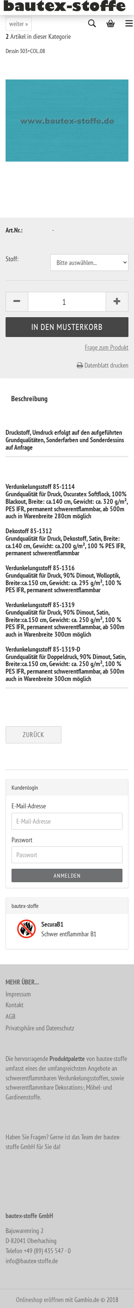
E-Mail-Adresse (29, 806)
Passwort (22, 840)
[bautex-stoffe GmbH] (67, 5)
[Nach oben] (113, 1297)
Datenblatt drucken (105, 365)
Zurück (33, 734)
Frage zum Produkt (106, 347)
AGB (10, 1016)
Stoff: (12, 259)
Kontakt (14, 1004)
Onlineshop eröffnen (40, 1299)
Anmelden (67, 875)
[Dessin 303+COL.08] (67, 120)
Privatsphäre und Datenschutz (40, 1028)
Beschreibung (29, 398)
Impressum (18, 994)
